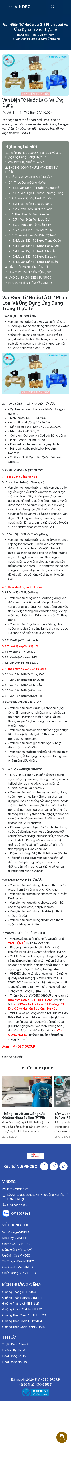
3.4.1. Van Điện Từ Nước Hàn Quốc (36, 246)
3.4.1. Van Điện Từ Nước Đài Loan (35, 256)
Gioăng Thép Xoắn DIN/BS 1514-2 (25, 1327)
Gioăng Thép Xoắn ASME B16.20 (24, 1315)
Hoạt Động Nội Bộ (14, 1362)
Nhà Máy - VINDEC (14, 1238)
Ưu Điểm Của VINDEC (16, 1255)
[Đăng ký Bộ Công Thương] (35, 1392)
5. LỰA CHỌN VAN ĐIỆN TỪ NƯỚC (28, 272)
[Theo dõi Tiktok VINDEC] (63, 1166)
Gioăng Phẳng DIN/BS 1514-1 (22, 1298)
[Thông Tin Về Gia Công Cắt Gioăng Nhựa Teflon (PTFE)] (27, 1091)
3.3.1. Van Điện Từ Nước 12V (31, 219)
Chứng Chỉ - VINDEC (16, 1244)
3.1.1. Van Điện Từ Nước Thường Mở (36, 188)
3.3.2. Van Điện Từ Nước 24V (32, 225)
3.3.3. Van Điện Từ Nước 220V (33, 230)
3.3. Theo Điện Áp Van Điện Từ (29, 214)
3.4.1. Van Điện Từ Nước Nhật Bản (35, 262)
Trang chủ (23, 34)
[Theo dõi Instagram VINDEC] (54, 1166)
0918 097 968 (20, 1213)
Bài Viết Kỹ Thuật (43, 34)
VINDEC (23, 6)
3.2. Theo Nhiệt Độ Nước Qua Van (31, 198)
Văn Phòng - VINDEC (16, 1232)
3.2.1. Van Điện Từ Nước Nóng (32, 203)
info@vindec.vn (17, 1189)
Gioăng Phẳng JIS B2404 (19, 1292)
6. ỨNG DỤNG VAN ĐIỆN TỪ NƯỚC (28, 277)
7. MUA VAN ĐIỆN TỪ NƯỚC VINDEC (29, 283)
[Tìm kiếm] (53, 6)
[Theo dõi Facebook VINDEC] (44, 1166)
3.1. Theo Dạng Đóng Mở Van (28, 182)
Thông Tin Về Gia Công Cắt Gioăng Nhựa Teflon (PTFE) (23, 1115)
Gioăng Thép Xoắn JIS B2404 (22, 1321)
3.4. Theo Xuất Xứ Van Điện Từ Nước (33, 235)
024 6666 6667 (17, 1205)
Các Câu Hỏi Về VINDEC (18, 1267)
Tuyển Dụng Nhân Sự (16, 1344)
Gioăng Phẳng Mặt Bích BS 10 (22, 1309)
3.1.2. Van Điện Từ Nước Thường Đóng (38, 193)
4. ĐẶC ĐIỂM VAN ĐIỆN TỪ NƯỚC (27, 267)
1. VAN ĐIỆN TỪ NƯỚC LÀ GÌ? (24, 162)
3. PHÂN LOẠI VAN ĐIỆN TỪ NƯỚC (28, 177)
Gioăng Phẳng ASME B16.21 (20, 1303)
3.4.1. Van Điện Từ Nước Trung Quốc (37, 240)
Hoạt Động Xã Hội (14, 1356)
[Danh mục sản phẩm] (10, 6)
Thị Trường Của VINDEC (18, 1261)
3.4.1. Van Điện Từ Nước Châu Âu (34, 251)
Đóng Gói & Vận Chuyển (18, 1249)
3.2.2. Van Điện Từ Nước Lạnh (32, 209)
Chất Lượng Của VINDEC (19, 1273)
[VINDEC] (35, 1155)
